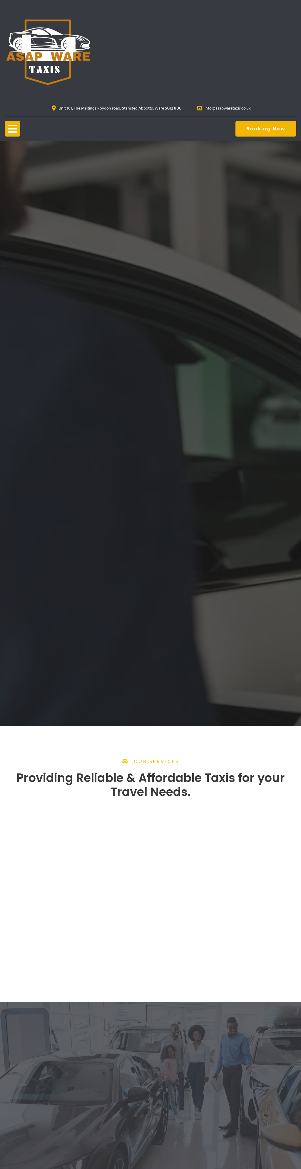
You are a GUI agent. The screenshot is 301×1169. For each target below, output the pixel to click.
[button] (12, 129)
